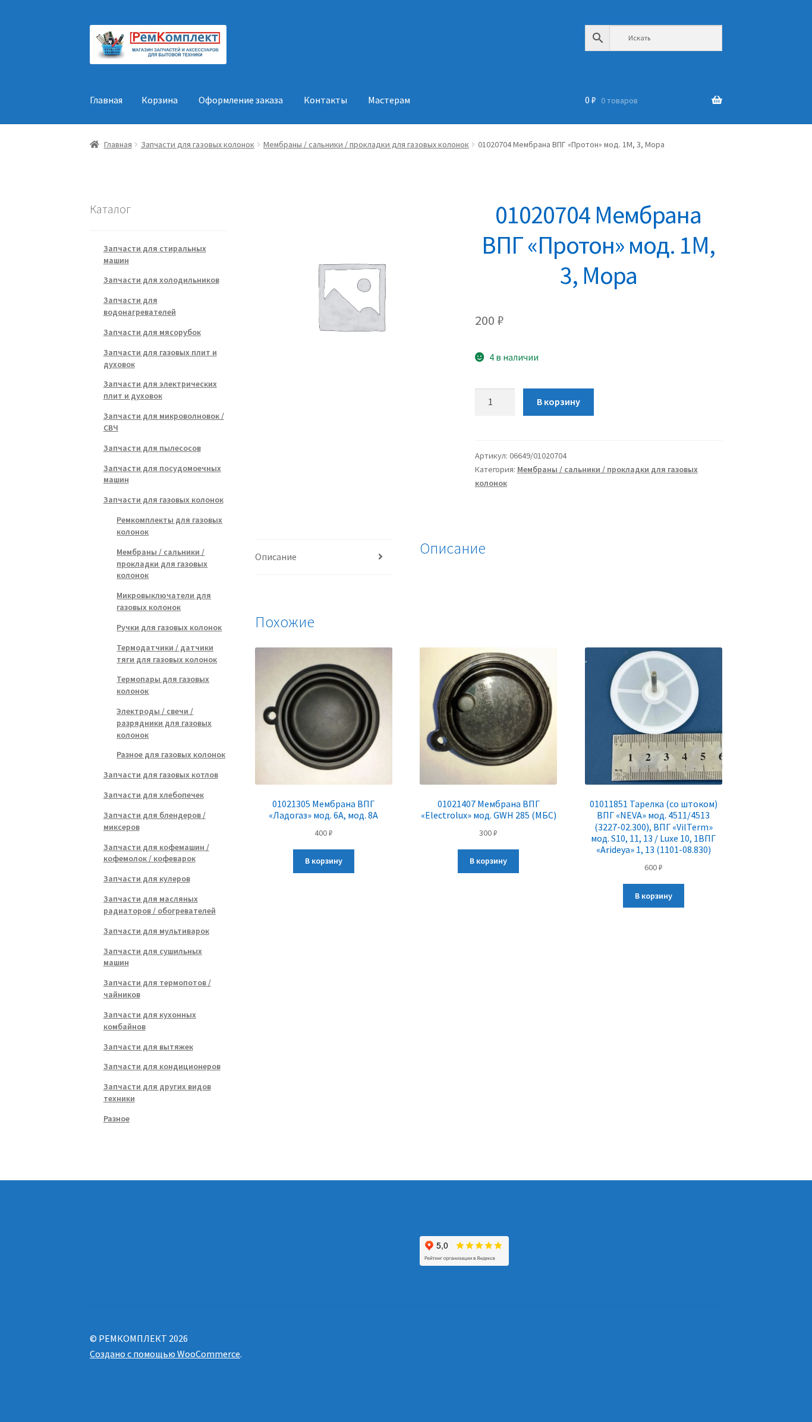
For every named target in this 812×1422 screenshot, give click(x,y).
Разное (116, 1118)
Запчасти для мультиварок (156, 930)
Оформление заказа (241, 100)
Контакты (325, 100)
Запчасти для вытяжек (148, 1046)
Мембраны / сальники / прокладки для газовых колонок (366, 144)
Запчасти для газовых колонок (197, 144)
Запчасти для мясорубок (152, 332)
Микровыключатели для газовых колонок (164, 601)
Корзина (159, 100)
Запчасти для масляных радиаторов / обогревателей (159, 904)
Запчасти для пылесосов (152, 448)
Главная (106, 100)
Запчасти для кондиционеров (162, 1066)
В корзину (558, 401)
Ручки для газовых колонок (169, 627)
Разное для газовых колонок (171, 754)
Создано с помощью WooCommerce (165, 1354)
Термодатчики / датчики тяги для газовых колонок (167, 653)
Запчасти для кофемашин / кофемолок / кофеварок (156, 853)
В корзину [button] (323, 860)
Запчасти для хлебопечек (153, 794)
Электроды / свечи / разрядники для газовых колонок (164, 723)
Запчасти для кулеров (146, 878)
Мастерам (389, 100)
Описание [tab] (276, 557)
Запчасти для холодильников (161, 279)
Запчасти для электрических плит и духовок (160, 389)
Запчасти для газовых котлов (160, 774)
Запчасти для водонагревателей (139, 306)
